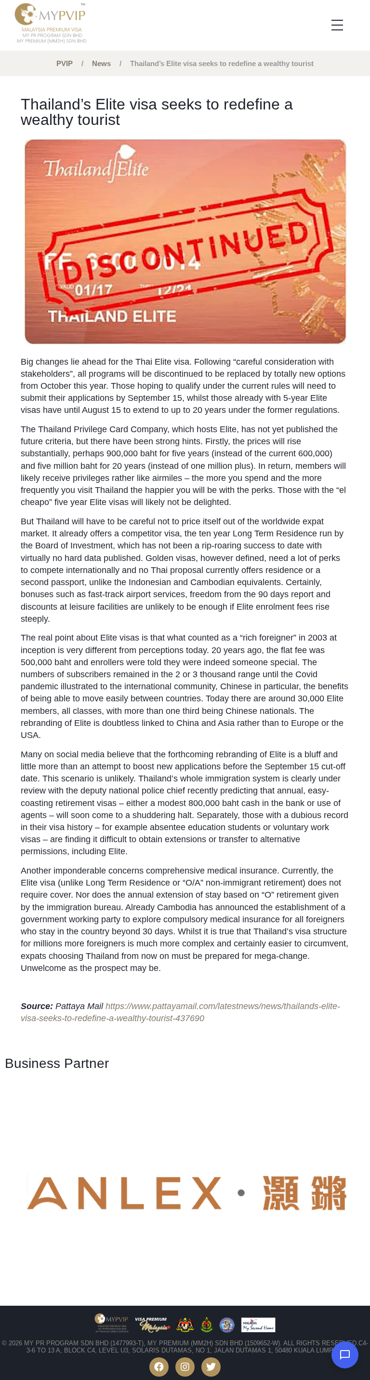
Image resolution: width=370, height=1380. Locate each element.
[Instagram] (185, 1367)
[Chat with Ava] (344, 1354)
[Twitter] (211, 1367)
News (101, 63)
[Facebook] (159, 1367)
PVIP (64, 63)
